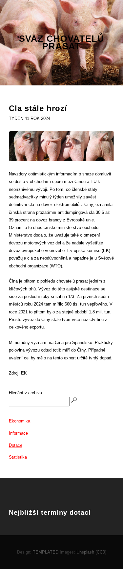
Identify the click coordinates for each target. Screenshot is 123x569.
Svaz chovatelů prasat (61, 43)
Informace (18, 433)
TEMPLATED (45, 552)
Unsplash (85, 552)
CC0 (101, 552)
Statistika (18, 457)
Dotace (15, 445)
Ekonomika (19, 421)
